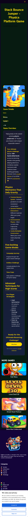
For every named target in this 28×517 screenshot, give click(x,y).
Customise (14, 509)
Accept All (14, 505)
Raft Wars (14, 377)
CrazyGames (16, 178)
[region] (14, 503)
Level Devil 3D (14, 394)
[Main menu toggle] (24, 1)
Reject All (14, 513)
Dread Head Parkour (14, 412)
